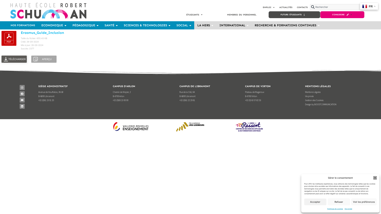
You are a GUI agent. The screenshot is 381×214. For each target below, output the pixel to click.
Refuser (339, 201)
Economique (52, 25)
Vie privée (348, 209)
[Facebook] (22, 93)
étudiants (192, 14)
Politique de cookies (335, 209)
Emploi (267, 7)
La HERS (203, 25)
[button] (375, 177)
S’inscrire (339, 14)
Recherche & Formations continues (285, 25)
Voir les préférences (364, 201)
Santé (109, 25)
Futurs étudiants (292, 14)
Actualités (285, 7)
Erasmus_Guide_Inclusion (42, 32)
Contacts (302, 7)
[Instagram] (22, 87)
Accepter (315, 201)
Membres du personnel (241, 14)
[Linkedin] (22, 106)
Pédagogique (83, 25)
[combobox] (338, 7)
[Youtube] (22, 100)
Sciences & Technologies (145, 25)
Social (182, 25)
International (232, 25)
